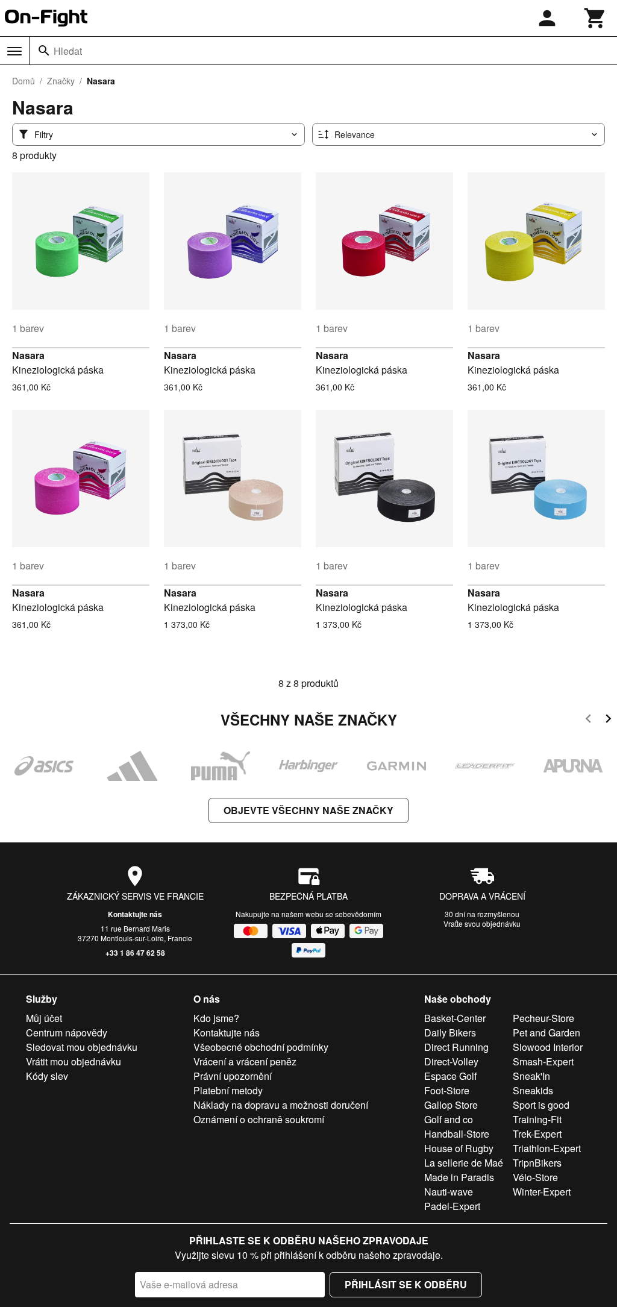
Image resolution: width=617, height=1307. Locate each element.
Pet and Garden (546, 1032)
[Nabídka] (14, 51)
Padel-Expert (452, 1206)
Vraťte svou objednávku (482, 923)
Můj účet (44, 1018)
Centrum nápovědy (66, 1032)
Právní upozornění (232, 1076)
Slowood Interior (548, 1047)
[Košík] (595, 18)
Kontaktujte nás (135, 914)
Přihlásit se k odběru (406, 1284)
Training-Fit (537, 1119)
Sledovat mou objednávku (81, 1047)
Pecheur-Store (543, 1018)
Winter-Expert (542, 1192)
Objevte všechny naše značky (308, 810)
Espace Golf (450, 1076)
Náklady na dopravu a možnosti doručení (280, 1105)
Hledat (68, 51)
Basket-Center (455, 1018)
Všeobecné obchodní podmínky (260, 1047)
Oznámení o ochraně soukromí (258, 1119)
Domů (23, 81)
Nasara (28, 355)
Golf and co (448, 1119)
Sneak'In (531, 1076)
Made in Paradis (459, 1177)
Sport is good (541, 1105)
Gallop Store (451, 1105)
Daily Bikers (450, 1032)
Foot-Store (446, 1090)
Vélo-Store (535, 1177)
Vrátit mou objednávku (73, 1061)
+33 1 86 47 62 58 (135, 952)
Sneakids (533, 1090)
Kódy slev (47, 1076)
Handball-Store (456, 1134)
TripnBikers (537, 1163)
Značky (61, 81)
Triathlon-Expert (547, 1148)
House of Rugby (458, 1148)
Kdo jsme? (216, 1018)
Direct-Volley (451, 1061)
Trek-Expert (537, 1134)
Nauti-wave (448, 1192)
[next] (608, 720)
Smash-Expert (543, 1061)
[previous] (588, 720)
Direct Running (456, 1047)
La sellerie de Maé (463, 1163)
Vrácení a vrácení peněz (244, 1061)
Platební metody (228, 1090)
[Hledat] (44, 50)
